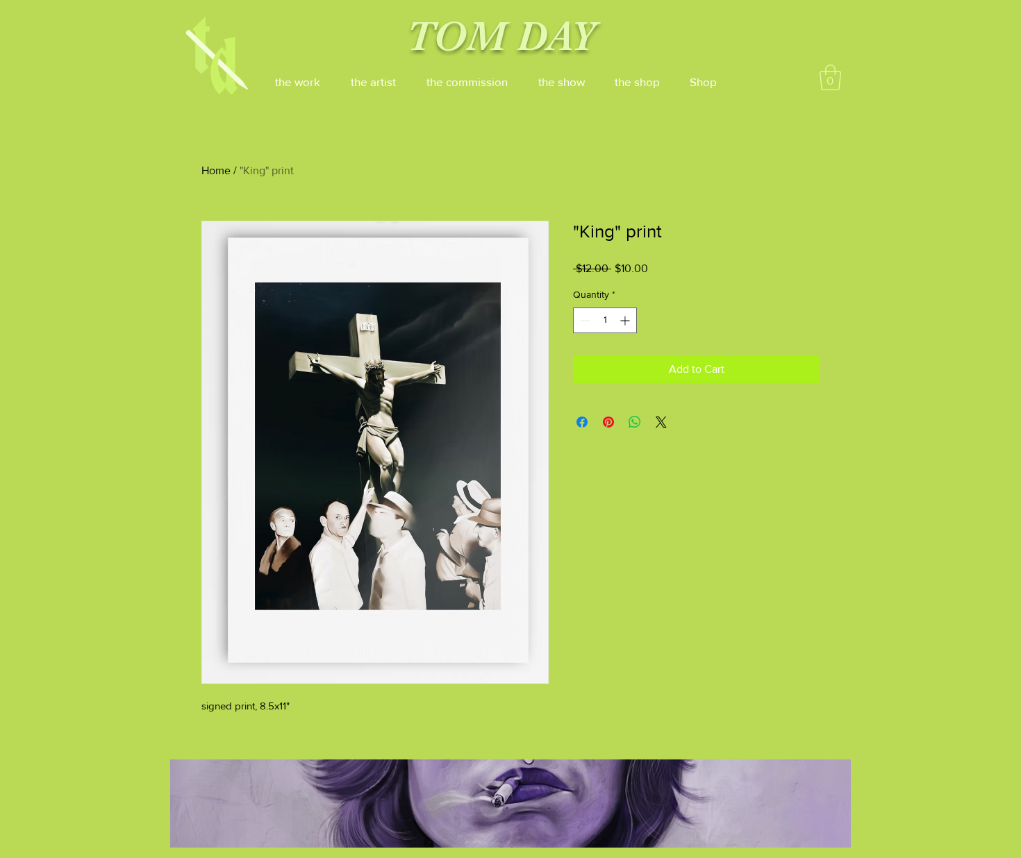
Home (216, 170)
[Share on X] (661, 422)
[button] (830, 77)
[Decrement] (583, 320)
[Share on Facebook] (582, 422)
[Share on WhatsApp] (634, 422)
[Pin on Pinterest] (608, 422)
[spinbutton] (604, 320)
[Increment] (626, 320)
